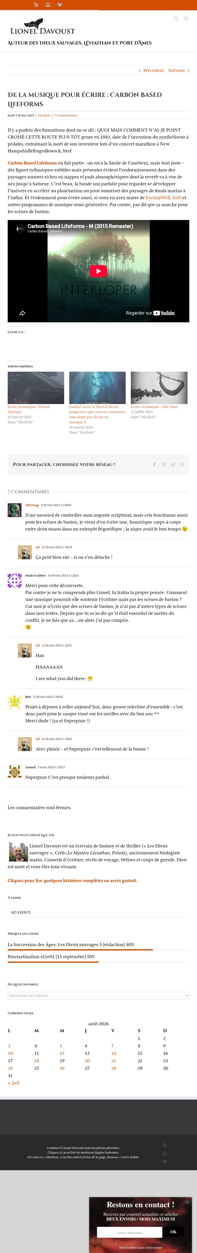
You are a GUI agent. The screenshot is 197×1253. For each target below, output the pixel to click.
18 (36, 1061)
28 (113, 1068)
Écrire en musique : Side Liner (154, 406)
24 (10, 1068)
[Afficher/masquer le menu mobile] (186, 18)
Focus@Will (158, 197)
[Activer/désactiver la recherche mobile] (176, 18)
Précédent (153, 70)
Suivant (177, 70)
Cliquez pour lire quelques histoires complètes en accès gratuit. (72, 880)
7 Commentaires (65, 115)
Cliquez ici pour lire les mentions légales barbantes (83, 1152)
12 (62, 1053)
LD (38, 547)
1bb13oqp (32, 505)
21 (113, 1061)
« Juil (13, 1083)
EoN (176, 197)
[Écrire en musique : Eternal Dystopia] (36, 388)
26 (62, 1068)
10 (10, 1053)
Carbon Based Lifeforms (32, 163)
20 (87, 1061)
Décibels (44, 115)
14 (113, 1053)
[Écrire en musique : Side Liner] (159, 388)
